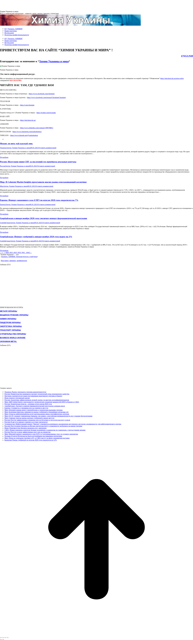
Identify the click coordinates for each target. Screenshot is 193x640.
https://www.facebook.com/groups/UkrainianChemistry (46, 97)
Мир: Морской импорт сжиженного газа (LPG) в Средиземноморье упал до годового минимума (41, 434)
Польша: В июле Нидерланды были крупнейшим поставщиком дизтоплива (33, 436)
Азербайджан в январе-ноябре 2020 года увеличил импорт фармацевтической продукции (43, 218)
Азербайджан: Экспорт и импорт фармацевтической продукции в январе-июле (34, 406)
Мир (1, 186)
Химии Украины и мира (54, 61)
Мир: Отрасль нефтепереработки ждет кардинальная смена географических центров (36, 414)
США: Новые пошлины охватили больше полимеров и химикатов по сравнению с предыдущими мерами (44, 430)
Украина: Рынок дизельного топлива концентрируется (25, 392)
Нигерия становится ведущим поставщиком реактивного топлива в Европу (33, 396)
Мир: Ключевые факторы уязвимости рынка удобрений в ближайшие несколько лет (36, 412)
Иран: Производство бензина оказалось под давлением (25, 428)
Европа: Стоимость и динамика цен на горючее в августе (26, 408)
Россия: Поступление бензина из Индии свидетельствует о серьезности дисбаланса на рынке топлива (43, 426)
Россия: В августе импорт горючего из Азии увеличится (25, 422)
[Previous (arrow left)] (1, 639)
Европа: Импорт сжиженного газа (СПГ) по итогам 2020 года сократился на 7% (39, 200)
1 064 (23, 253)
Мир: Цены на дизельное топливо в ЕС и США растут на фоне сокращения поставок (37, 438)
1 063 (19, 253)
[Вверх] (96, 635)
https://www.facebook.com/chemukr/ (42, 94)
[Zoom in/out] (7, 637)
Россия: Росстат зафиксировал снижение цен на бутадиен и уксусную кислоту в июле (37, 420)
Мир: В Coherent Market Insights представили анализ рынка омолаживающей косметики (43, 182)
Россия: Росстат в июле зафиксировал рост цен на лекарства (27, 432)
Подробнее (4, 157)
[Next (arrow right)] (3, 639)
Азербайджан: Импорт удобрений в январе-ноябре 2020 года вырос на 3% (36, 236)
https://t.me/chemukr (27, 105)
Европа (3, 204)
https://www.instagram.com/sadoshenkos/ (27, 132)
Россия (2, 166)
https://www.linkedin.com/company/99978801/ (36, 128)
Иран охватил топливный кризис (17, 398)
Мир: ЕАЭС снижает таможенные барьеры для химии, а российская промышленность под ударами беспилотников (48, 416)
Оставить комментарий (47, 148)
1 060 (6, 253)
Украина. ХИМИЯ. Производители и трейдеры (19, 257)
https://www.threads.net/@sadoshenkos (24, 135)
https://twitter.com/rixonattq (46, 113)
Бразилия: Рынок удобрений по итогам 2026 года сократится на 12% (30, 440)
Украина (3, 148)
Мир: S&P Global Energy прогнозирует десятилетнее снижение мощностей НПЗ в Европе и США (41, 402)
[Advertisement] (40, 5)
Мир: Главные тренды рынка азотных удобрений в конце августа (29, 418)
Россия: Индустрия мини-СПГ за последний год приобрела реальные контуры (38, 162)
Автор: (18, 148)
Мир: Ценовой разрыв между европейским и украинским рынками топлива (33, 410)
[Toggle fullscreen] (5, 637)
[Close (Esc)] (1, 637)
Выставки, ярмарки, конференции (14, 261)
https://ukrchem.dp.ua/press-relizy (172, 78)
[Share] (3, 637)
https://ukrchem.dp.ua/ (28, 120)
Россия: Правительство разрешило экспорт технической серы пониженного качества (36, 394)
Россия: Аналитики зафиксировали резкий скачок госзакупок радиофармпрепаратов (36, 400)
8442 (28, 253)
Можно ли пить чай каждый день (16, 143)
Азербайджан (5, 223)
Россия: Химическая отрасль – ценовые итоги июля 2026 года (28, 404)
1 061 (10, 253)
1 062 (15, 253)
